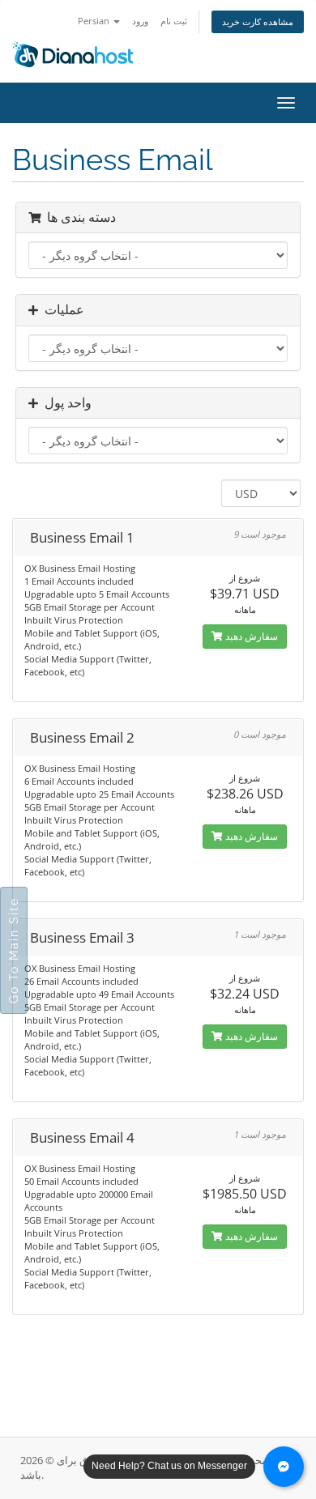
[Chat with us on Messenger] (283, 1466)
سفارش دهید (250, 636)
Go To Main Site (13, 950)
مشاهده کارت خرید (257, 21)
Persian (95, 21)
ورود (140, 21)
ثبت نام (173, 21)
